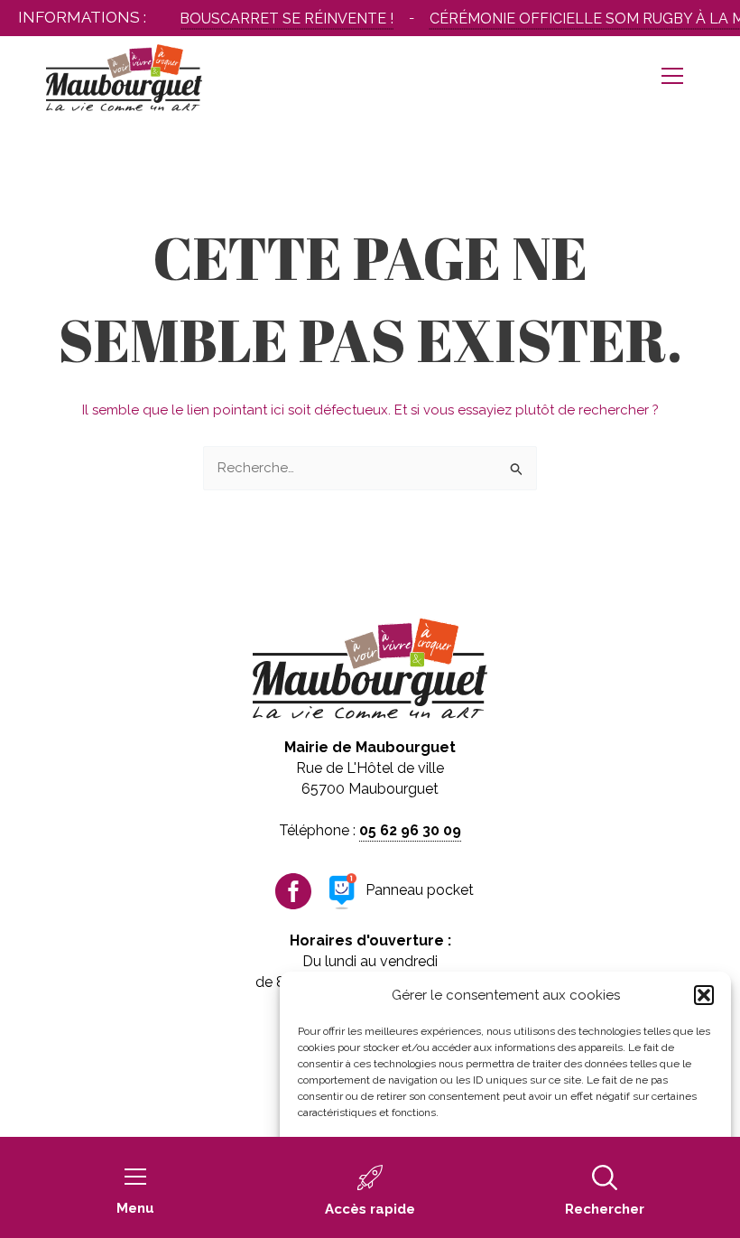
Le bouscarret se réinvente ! (269, 18)
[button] (704, 995)
